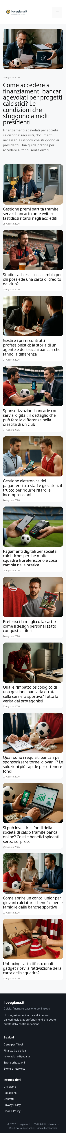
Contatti (9, 1099)
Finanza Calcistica (15, 1050)
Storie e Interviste (14, 1068)
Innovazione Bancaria (17, 1056)
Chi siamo (10, 1086)
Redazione (10, 1092)
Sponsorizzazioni (14, 1062)
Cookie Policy (12, 1111)
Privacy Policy (12, 1105)
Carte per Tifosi (13, 1044)
